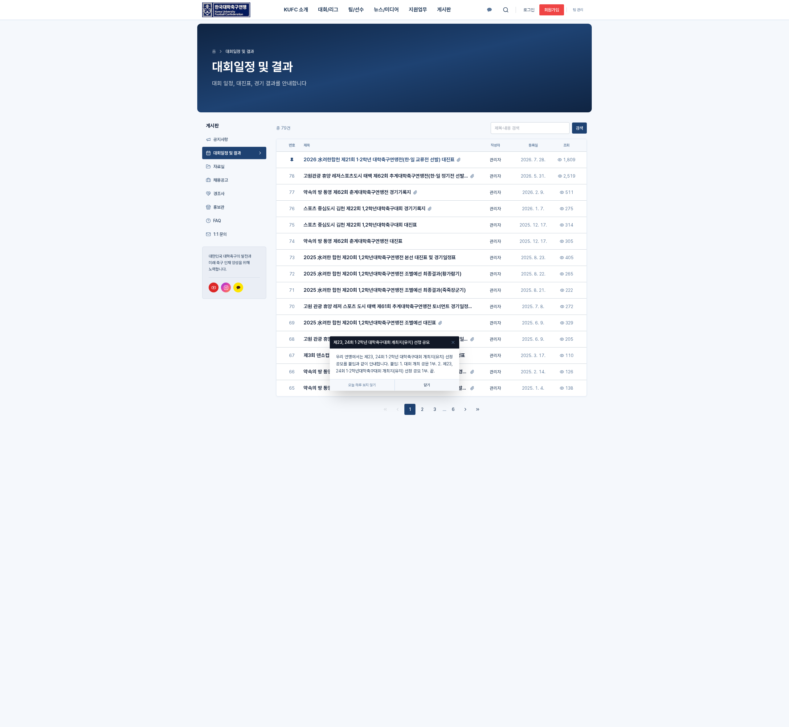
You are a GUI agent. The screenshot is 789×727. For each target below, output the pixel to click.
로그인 (528, 9)
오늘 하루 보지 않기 (362, 385)
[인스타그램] (226, 287)
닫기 (427, 385)
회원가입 (551, 9)
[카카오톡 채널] (489, 10)
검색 (579, 128)
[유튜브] (214, 287)
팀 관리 (578, 10)
